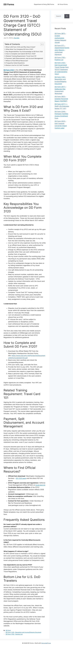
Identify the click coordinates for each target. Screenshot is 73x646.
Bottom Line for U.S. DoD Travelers (17, 65)
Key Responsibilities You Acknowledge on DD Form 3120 (24, 51)
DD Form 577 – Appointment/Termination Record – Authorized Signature (62, 50)
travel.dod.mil (40, 485)
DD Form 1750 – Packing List (14, 634)
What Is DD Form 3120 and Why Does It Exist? (20, 47)
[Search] (66, 16)
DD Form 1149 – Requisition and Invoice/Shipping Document (23, 632)
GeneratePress (46, 643)
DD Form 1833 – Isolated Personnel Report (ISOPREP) (61, 99)
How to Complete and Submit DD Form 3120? (21, 54)
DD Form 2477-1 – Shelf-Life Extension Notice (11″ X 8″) (62, 106)
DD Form (8, 630)
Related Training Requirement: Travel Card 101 (21, 56)
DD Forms (9, 4)
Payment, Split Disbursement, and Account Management (24, 58)
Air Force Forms (63, 4)
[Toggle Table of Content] (41, 44)
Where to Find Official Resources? (17, 61)
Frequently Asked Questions (15, 63)
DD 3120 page (21, 478)
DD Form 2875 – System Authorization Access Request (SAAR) (60, 38)
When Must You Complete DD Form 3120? (19, 49)
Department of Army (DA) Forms (44, 4)
